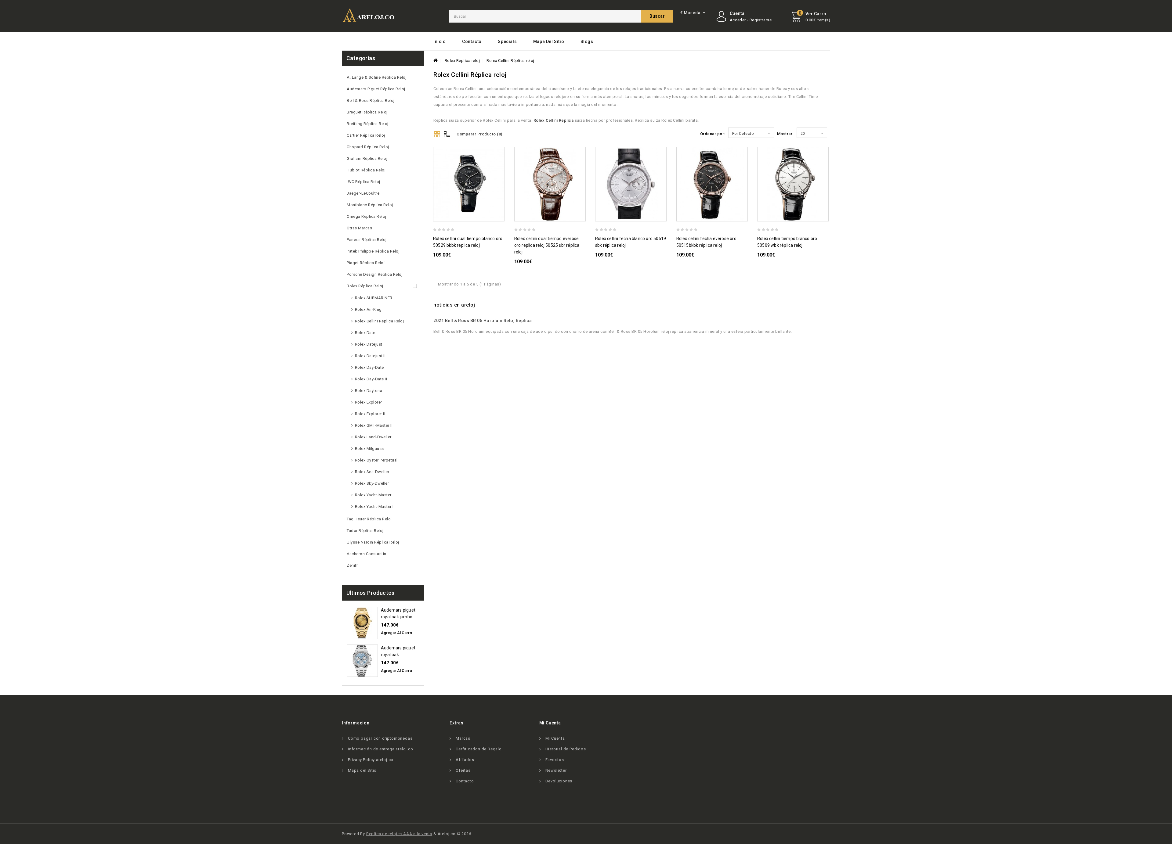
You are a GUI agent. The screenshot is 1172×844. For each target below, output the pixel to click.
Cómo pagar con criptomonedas (380, 738)
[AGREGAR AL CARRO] (502, 215)
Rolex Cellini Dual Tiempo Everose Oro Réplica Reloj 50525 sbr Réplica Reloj (547, 245)
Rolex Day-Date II (371, 379)
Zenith (353, 565)
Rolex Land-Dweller (373, 437)
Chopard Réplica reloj (368, 147)
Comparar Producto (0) (479, 134)
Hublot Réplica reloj (366, 170)
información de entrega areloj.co (380, 749)
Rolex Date (365, 332)
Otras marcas (359, 228)
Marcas (463, 738)
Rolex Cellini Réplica (554, 120)
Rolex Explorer (368, 402)
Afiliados (465, 759)
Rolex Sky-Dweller (372, 483)
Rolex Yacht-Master (373, 495)
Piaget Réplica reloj (366, 262)
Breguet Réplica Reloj (367, 112)
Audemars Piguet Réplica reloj (376, 89)
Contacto (472, 41)
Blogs (587, 41)
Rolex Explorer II (370, 413)
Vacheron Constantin (366, 553)
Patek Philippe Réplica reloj (373, 251)
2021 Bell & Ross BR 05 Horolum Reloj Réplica (482, 320)
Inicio (439, 41)
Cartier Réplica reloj (366, 135)
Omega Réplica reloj (366, 216)
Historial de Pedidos (565, 749)
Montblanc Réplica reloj (370, 205)
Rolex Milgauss (369, 448)
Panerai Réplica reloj (367, 239)
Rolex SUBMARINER (373, 298)
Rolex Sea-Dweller (372, 471)
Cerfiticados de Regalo (479, 749)
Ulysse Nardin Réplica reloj (373, 542)
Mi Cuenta (555, 738)
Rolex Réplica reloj (365, 286)
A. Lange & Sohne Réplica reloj (377, 77)
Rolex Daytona (368, 390)
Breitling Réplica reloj (368, 123)
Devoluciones (559, 781)
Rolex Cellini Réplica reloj (379, 321)
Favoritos (554, 759)
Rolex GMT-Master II (374, 425)
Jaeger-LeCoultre (363, 193)
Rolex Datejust (368, 344)
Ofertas (463, 770)
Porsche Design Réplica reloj (375, 274)
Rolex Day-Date (369, 367)
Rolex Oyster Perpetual (376, 460)
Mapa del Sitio (548, 41)
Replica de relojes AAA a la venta (399, 833)
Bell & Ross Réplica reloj (371, 100)
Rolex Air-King (368, 309)
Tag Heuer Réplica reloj (369, 519)
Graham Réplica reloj (367, 158)
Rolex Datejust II (370, 356)
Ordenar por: (712, 133)
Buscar (657, 16)
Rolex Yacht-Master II (375, 506)
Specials (507, 41)
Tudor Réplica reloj (365, 530)
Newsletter (556, 770)
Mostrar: (785, 133)
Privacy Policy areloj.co (370, 759)
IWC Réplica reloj (363, 181)
